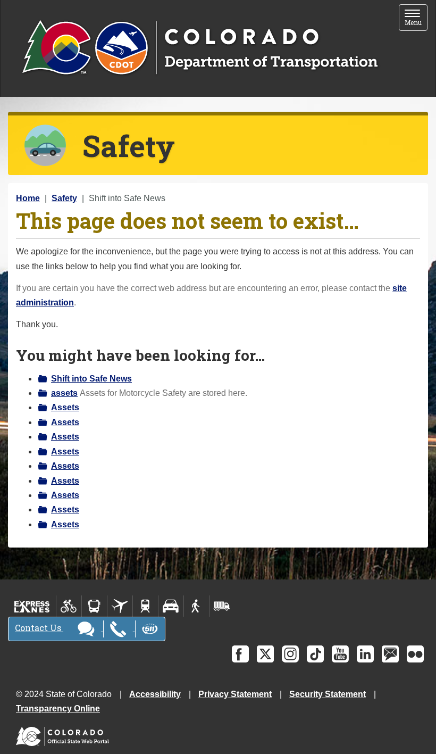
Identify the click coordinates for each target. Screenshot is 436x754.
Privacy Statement (235, 694)
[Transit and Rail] (94, 606)
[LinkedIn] (365, 654)
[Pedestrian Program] (196, 606)
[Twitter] (265, 654)
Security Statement (327, 694)
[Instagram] (290, 654)
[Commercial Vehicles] (221, 606)
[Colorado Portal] (64, 734)
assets (64, 392)
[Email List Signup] (390, 654)
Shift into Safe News (91, 378)
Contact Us (39, 627)
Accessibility (155, 694)
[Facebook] (240, 654)
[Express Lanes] (32, 606)
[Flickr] (415, 654)
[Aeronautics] (120, 606)
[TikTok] (315, 654)
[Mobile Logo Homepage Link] (200, 48)
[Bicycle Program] (69, 606)
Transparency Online (58, 708)
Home (28, 198)
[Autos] (171, 606)
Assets (65, 407)
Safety (64, 198)
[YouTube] (340, 654)
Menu (416, 18)
